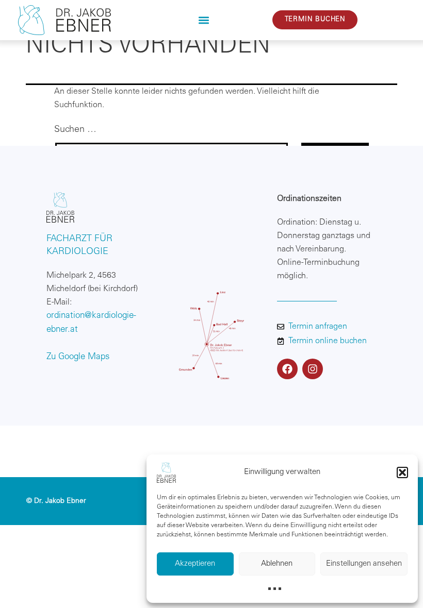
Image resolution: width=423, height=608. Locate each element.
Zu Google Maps (78, 357)
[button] (402, 472)
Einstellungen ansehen (364, 564)
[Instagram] (312, 369)
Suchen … (75, 129)
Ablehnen (276, 564)
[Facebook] (287, 369)
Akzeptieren (195, 564)
